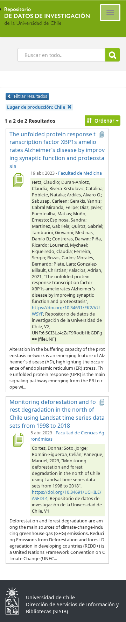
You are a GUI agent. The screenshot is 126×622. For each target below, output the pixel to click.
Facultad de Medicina (80, 173)
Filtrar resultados (30, 96)
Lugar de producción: (36, 107)
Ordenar (104, 120)
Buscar (112, 55)
